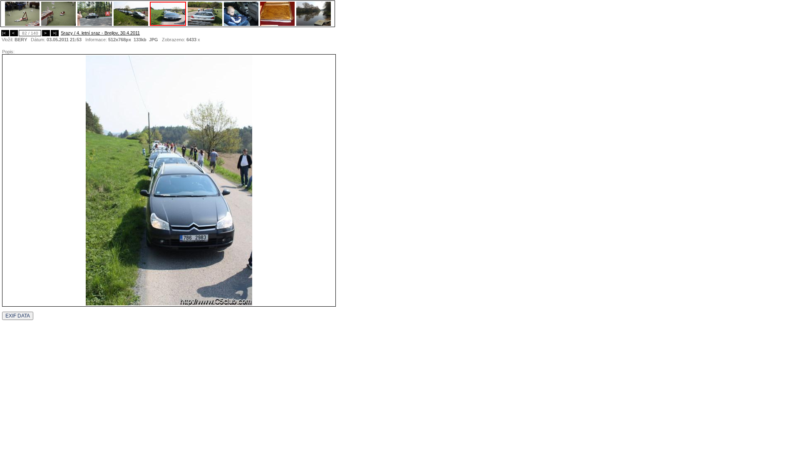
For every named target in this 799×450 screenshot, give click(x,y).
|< (5, 33)
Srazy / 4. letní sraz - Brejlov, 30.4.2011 (100, 32)
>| (55, 33)
